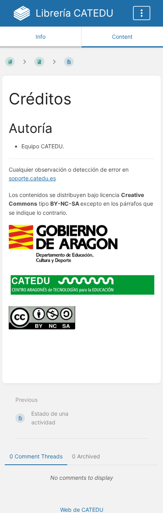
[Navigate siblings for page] (54, 61)
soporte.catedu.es (32, 178)
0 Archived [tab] (86, 456)
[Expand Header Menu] (141, 13)
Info (40, 36)
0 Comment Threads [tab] (36, 456)
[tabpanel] (81, 477)
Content (122, 36)
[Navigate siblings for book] (24, 61)
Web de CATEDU (81, 509)
